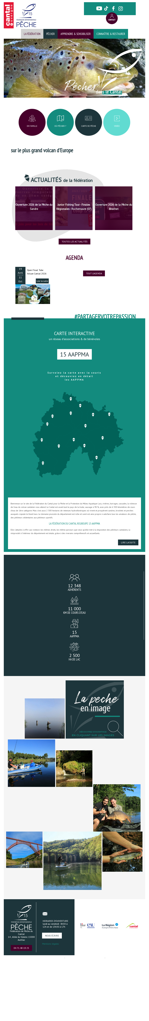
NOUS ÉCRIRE (52, 935)
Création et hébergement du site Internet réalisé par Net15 (39, 958)
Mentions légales (50, 943)
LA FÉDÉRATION (32, 34)
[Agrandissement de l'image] (95, 737)
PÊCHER (50, 34)
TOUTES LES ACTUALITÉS (74, 241)
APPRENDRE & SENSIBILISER (76, 34)
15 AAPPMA (74, 354)
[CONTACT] (112, 18)
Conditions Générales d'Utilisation (120, 958)
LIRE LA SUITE (128, 542)
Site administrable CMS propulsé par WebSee (84, 958)
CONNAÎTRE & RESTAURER (110, 34)
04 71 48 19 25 (21, 948)
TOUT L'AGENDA (94, 273)
